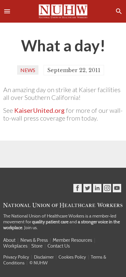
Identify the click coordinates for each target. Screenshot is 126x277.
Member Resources (72, 240)
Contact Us (58, 246)
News (27, 70)
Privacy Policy (16, 257)
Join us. (31, 227)
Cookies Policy (72, 257)
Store (37, 246)
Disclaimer (44, 257)
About (9, 240)
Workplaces (15, 246)
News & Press (34, 240)
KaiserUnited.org (39, 110)
